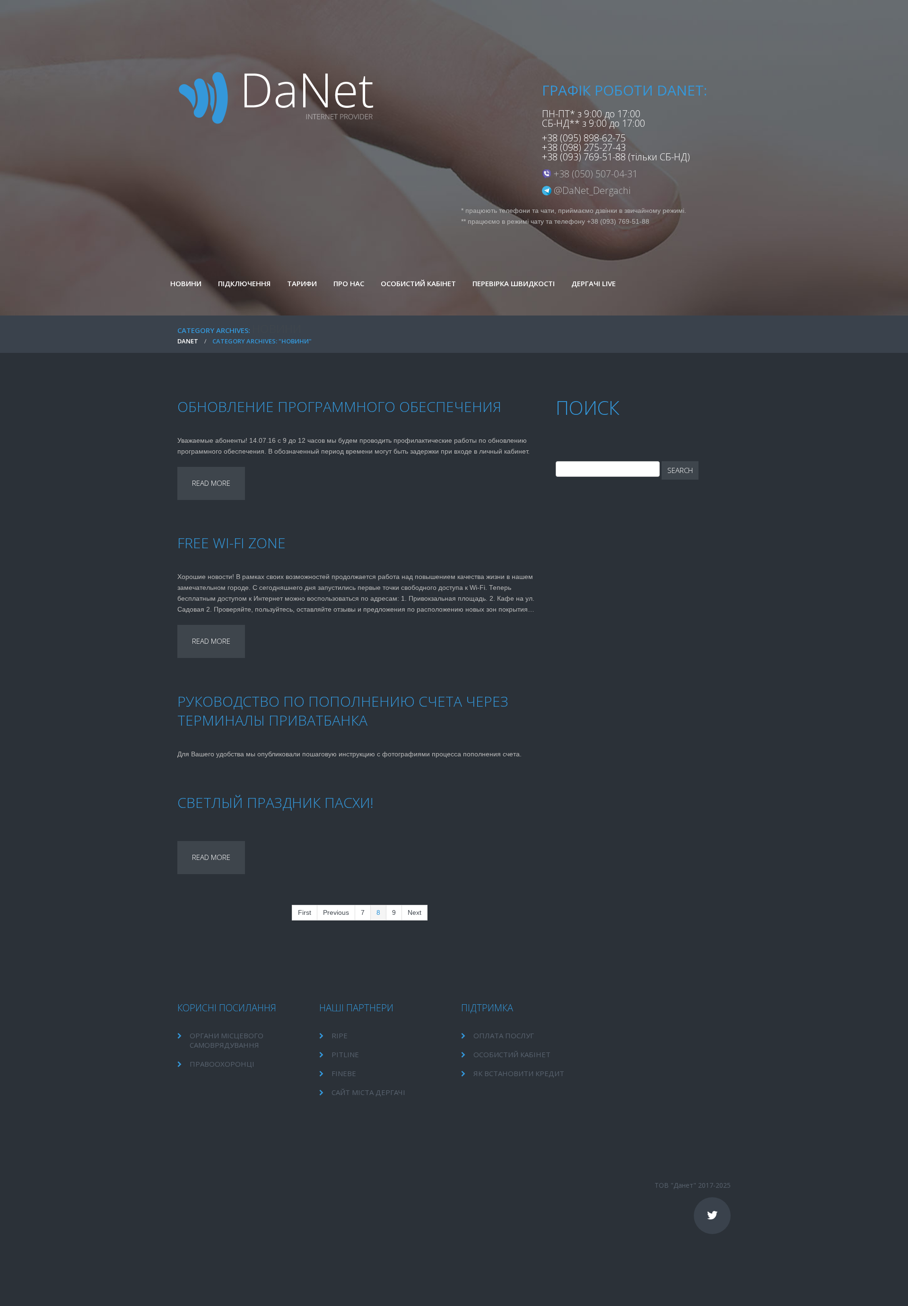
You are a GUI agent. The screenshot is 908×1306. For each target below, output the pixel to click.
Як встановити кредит (518, 1073)
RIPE (340, 1035)
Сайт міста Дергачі (368, 1092)
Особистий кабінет (511, 1054)
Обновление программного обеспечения (339, 406)
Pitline (345, 1054)
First (304, 912)
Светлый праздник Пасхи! (275, 802)
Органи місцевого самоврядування (226, 1040)
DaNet (187, 341)
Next (414, 912)
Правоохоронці (222, 1064)
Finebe (344, 1073)
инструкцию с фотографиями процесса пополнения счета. (430, 754)
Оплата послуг (503, 1035)
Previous (336, 912)
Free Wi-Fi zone (231, 542)
